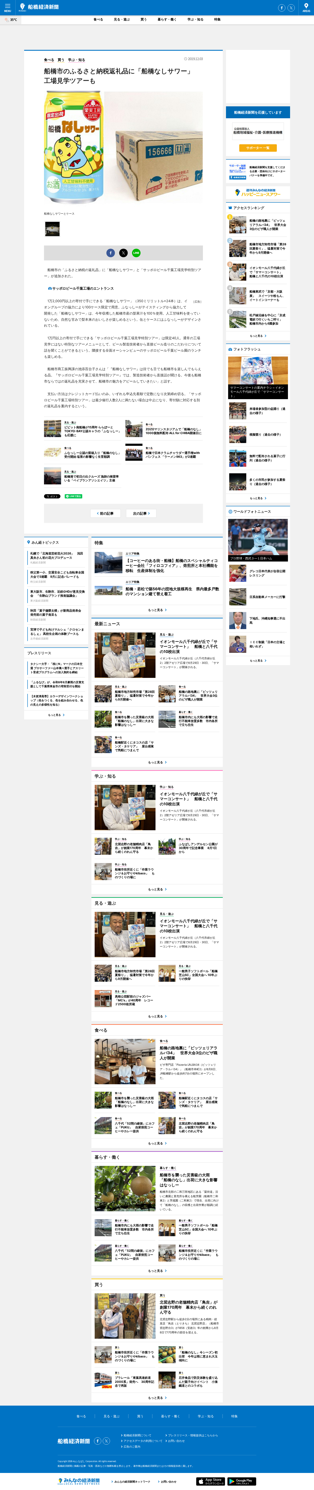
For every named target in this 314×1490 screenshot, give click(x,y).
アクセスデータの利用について (143, 1440)
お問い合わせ (176, 1440)
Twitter (291, 8)
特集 (217, 19)
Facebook (281, 8)
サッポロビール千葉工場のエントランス (83, 288)
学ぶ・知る (196, 19)
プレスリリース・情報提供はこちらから (193, 1435)
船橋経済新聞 (39, 7)
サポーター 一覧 (258, 148)
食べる (98, 19)
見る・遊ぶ (122, 19)
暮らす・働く (167, 19)
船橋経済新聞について (137, 1435)
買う (144, 19)
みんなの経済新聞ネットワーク (79, 1481)
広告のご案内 (132, 1446)
